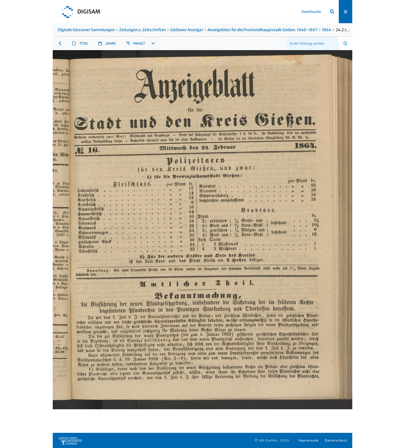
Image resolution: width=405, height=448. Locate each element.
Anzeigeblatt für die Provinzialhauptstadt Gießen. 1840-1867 (262, 29)
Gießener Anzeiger (186, 29)
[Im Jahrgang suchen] (345, 43)
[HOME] (79, 11)
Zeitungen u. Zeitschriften (142, 29)
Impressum (308, 440)
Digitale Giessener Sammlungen (86, 29)
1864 (326, 29)
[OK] (332, 11)
